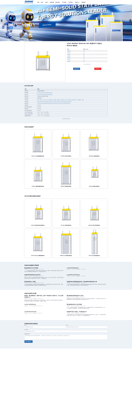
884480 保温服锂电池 (94, 156)
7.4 (40, 92)
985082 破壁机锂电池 (66, 186)
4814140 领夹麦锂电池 (94, 255)
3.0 (41, 103)
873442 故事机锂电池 (66, 225)
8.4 (43, 101)
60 (84, 57)
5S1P (49, 94)
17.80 (58, 101)
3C (38, 99)
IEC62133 (51, 99)
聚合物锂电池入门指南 (30, 281)
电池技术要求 (27, 333)
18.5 (48, 92)
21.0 (61, 101)
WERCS (79, 99)
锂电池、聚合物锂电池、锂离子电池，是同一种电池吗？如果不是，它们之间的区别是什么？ (43, 296)
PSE (66, 99)
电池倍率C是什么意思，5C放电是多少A (77, 311)
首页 (38, 2)
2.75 (38, 103)
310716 (68, 52)
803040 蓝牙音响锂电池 (94, 225)
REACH (58, 99)
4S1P (46, 94)
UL (47, 99)
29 (84, 59)
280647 (69, 50)
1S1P (39, 94)
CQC (41, 99)
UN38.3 (70, 99)
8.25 (49, 103)
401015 (68, 59)
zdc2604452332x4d (30, 311)
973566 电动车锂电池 (66, 156)
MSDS (73, 99)
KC (76, 99)
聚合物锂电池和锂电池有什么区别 (75, 295)
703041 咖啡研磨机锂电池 (38, 186)
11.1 (43, 92)
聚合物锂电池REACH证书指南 (74, 304)
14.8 (45, 92)
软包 (38, 90)
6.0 (46, 103)
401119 (68, 61)
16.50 (66, 103)
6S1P (51, 94)
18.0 (69, 103)
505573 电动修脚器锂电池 (38, 156)
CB (43, 99)
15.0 (63, 103)
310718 (68, 54)
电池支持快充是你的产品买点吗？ (32, 274)
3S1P (44, 94)
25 (84, 54)
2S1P (41, 94)
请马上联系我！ (28, 341)
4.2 (38, 101)
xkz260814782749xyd (73, 274)
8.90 (46, 101)
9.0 (51, 103)
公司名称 (26, 329)
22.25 (63, 101)
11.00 (54, 103)
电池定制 (52, 2)
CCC (83, 99)
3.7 (38, 92)
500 (41, 96)
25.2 (67, 101)
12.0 (57, 103)
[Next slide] (130, 20)
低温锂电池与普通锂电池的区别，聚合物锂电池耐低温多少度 (82, 281)
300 (38, 96)
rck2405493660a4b (73, 267)
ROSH (55, 99)
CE (45, 99)
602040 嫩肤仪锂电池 (94, 186)
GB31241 (63, 99)
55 (84, 50)
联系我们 (84, 2)
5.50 (44, 103)
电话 (67, 325)
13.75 (60, 103)
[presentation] (37, 143)
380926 (69, 57)
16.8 (55, 101)
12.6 (49, 101)
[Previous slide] (1, 20)
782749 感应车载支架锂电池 (37, 225)
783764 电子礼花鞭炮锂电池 (38, 255)
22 (84, 52)
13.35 (52, 101)
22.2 (51, 92)
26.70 (70, 101)
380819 (68, 56)
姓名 (25, 325)
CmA (40, 105)
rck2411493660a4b (30, 304)
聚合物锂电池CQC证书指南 (31, 267)
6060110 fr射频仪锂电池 (66, 255)
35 (84, 56)
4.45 (41, 101)
